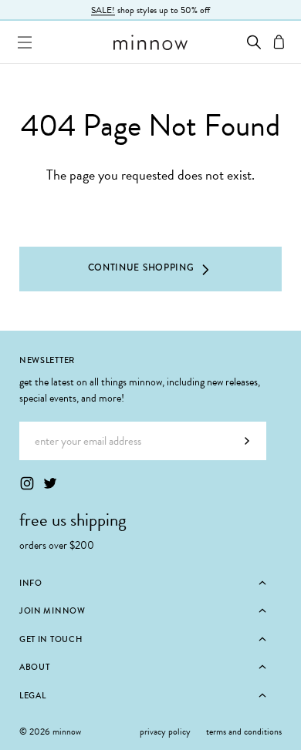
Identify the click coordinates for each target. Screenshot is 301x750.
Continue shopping (141, 267)
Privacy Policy (165, 731)
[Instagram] (27, 483)
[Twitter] (50, 483)
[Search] (254, 42)
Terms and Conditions (244, 731)
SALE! (103, 10)
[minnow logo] (150, 42)
